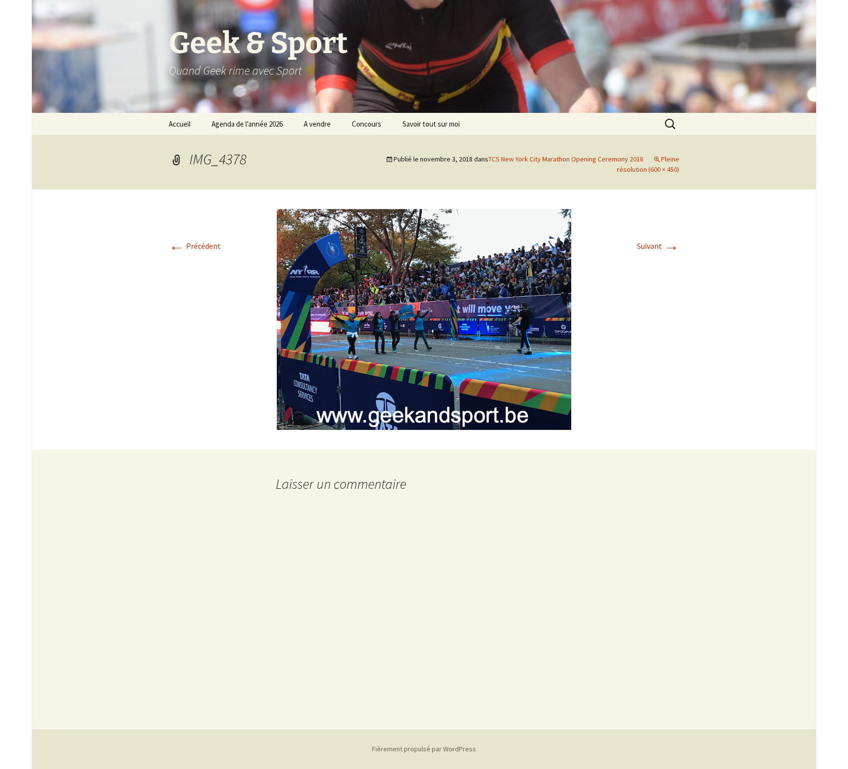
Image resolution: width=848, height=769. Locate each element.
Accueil (179, 124)
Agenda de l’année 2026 (247, 124)
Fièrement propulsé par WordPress (424, 748)
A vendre (317, 124)
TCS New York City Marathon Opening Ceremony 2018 (565, 159)
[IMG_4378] (424, 318)
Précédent (195, 246)
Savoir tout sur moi (431, 124)
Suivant (658, 246)
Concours (366, 124)
